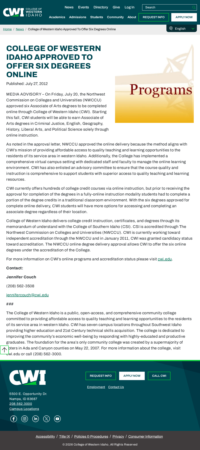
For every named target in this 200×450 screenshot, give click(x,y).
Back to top (4, 350)
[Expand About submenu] (132, 21)
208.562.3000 (20, 404)
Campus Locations (24, 409)
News (69, 7)
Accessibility (45, 436)
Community (115, 17)
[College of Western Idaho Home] (22, 12)
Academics (57, 17)
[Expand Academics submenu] (57, 21)
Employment (96, 387)
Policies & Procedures (91, 436)
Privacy (118, 436)
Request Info (154, 17)
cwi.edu (165, 259)
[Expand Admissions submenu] (77, 21)
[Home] (27, 377)
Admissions (77, 17)
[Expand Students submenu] (96, 21)
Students (96, 17)
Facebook (13, 418)
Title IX (64, 436)
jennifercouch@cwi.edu (27, 295)
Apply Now (184, 17)
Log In (129, 7)
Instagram (24, 418)
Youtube (57, 418)
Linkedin (35, 418)
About (132, 17)
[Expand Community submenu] (115, 21)
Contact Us (116, 387)
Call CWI (159, 375)
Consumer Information (145, 436)
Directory (101, 7)
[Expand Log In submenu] (129, 11)
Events (83, 7)
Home (7, 29)
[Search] (194, 7)
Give (116, 7)
